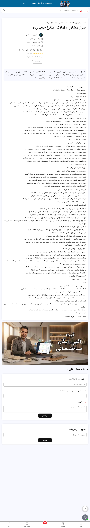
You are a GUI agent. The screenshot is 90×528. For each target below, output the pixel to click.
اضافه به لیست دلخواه (33, 57)
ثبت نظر (45, 416)
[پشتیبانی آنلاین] (85, 517)
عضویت (45, 440)
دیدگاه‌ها (37, 62)
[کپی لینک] (41, 50)
